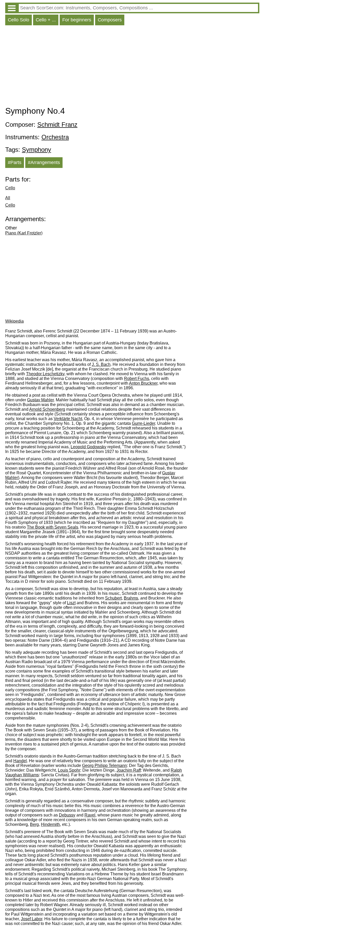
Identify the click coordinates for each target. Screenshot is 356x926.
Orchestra (55, 137)
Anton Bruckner (143, 383)
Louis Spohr (69, 770)
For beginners (76, 19)
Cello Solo (18, 19)
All (7, 198)
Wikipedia (14, 321)
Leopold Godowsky (88, 447)
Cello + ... (46, 19)
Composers (110, 19)
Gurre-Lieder (143, 423)
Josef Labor (31, 919)
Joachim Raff (128, 770)
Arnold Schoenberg (47, 409)
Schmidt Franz (57, 124)
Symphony (36, 149)
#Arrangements (44, 162)
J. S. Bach (101, 364)
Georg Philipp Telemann (104, 765)
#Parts (14, 162)
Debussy (67, 815)
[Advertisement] (132, 67)
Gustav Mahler (40, 400)
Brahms (131, 598)
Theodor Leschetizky (45, 374)
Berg (34, 824)
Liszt (71, 603)
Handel (20, 761)
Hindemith (50, 824)
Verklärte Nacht (68, 418)
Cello (10, 188)
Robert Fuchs (136, 378)
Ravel (89, 815)
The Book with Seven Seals (52, 527)
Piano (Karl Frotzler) (23, 233)
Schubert (113, 598)
